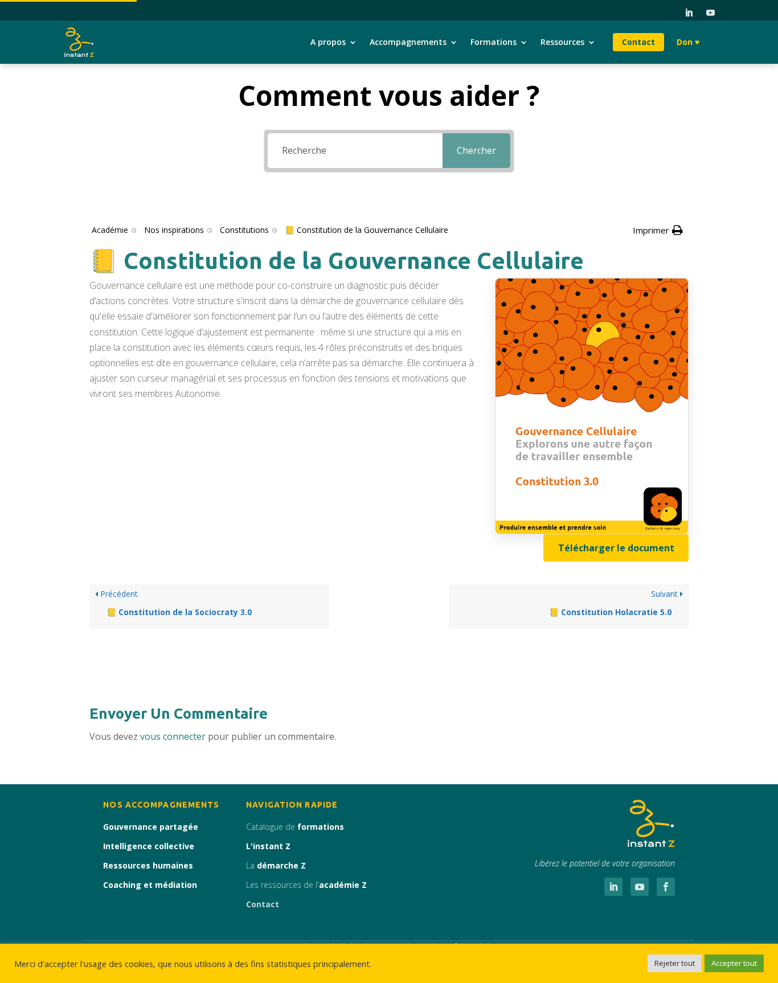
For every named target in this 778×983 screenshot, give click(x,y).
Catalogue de (295, 826)
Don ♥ (688, 41)
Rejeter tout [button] (674, 963)
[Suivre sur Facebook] (666, 887)
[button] (658, 230)
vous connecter (173, 736)
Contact (638, 41)
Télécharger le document (616, 548)
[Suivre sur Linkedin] (688, 13)
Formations (493, 41)
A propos (328, 41)
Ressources (562, 41)
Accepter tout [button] (734, 963)
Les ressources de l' (306, 884)
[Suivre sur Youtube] (710, 13)
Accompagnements (408, 41)
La (276, 865)
